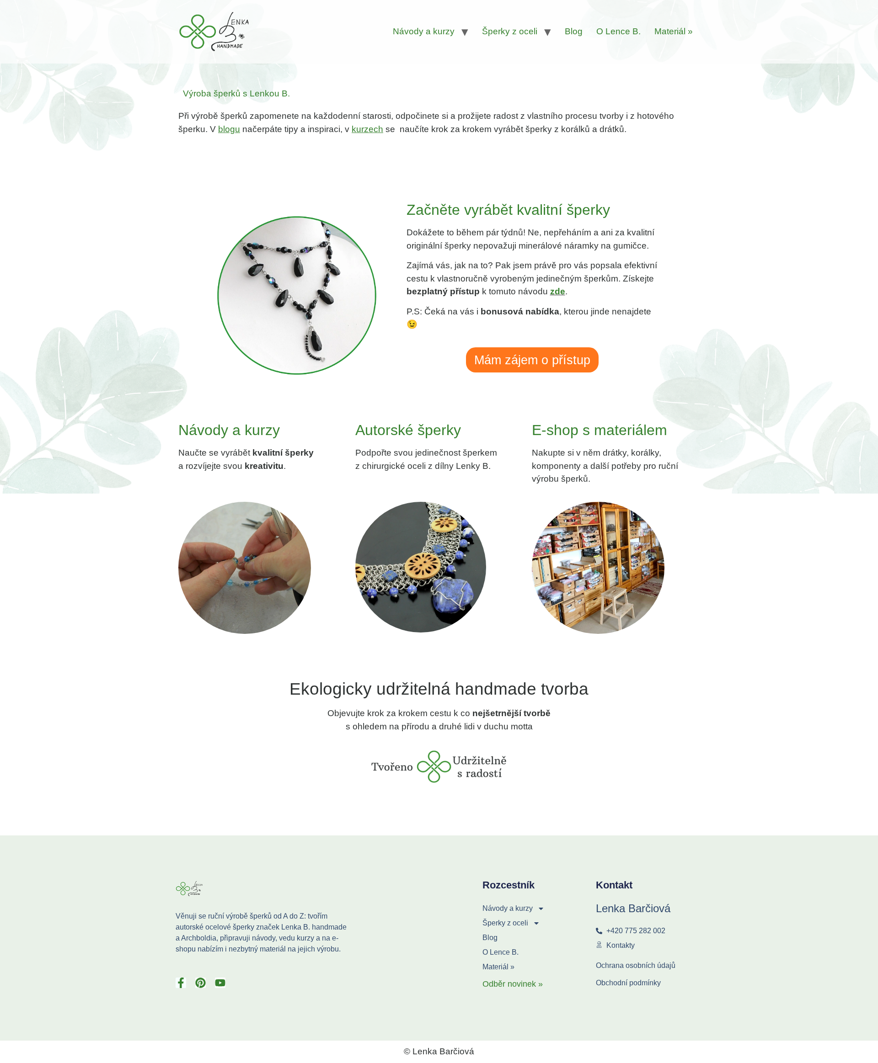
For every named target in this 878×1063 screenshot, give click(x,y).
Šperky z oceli (509, 31)
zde (557, 291)
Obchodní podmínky (628, 983)
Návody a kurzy (424, 31)
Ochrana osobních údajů (635, 965)
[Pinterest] (200, 983)
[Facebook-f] (181, 983)
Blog (574, 31)
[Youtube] (220, 983)
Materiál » (673, 31)
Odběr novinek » (512, 984)
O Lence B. (618, 31)
